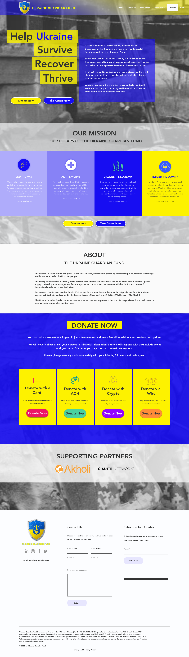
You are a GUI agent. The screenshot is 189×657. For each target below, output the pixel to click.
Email (69, 558)
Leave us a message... (77, 570)
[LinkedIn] (26, 551)
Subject (94, 558)
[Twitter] (45, 551)
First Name (72, 548)
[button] (23, 201)
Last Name (96, 548)
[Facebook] (39, 551)
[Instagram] (32, 551)
